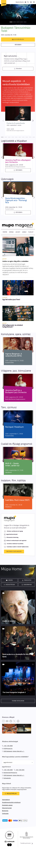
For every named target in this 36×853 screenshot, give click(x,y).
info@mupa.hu (8, 748)
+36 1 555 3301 (20, 770)
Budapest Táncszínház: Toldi (16, 29)
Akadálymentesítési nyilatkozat (11, 802)
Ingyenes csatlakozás (14, 551)
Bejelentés (5, 811)
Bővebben (18, 45)
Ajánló (24, 232)
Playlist (30, 232)
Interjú (11, 232)
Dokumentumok (7, 808)
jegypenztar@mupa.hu (10, 772)
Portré (5, 232)
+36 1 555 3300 (8, 770)
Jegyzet (18, 232)
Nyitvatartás (7, 778)
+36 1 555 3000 (8, 746)
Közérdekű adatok (7, 805)
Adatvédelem (6, 800)
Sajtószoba (5, 813)
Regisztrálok (12, 793)
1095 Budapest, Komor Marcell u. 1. (13, 751)
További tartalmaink (18, 701)
